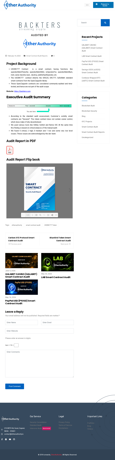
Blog (83, 116)
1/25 (27, 215)
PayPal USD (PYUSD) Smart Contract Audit (20, 302)
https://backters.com (22, 91)
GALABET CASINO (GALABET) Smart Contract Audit (21, 275)
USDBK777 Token (50, 225)
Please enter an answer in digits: (18, 338)
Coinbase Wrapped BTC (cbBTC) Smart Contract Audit (93, 79)
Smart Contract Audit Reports (37, 56)
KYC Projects (87, 121)
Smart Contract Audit (90, 127)
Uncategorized (87, 137)
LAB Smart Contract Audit (55, 277)
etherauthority (17, 225)
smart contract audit (33, 225)
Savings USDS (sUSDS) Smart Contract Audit (91, 71)
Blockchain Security (89, 111)
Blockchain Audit (88, 106)
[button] (103, 5)
